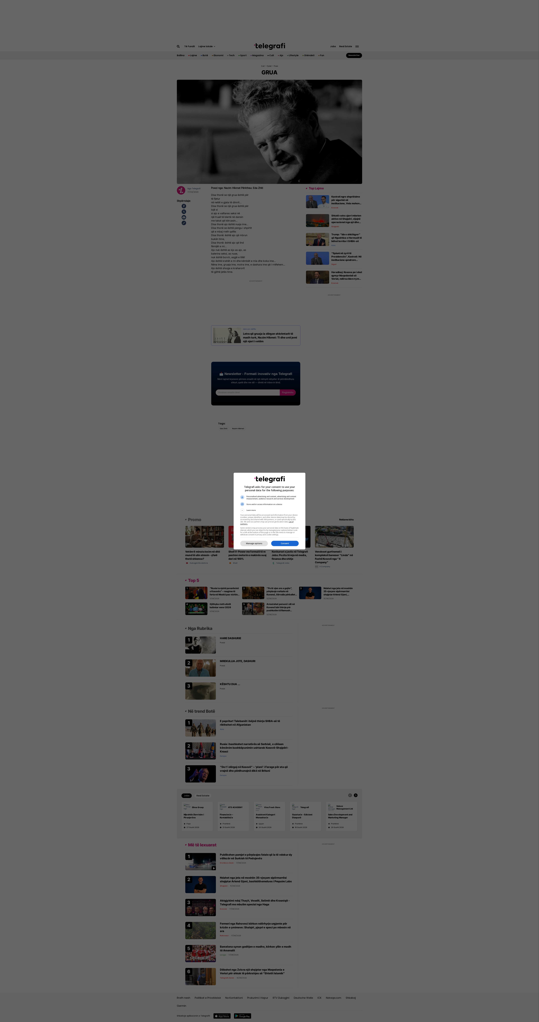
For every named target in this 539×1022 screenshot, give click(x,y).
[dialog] (269, 511)
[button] (269, 510)
